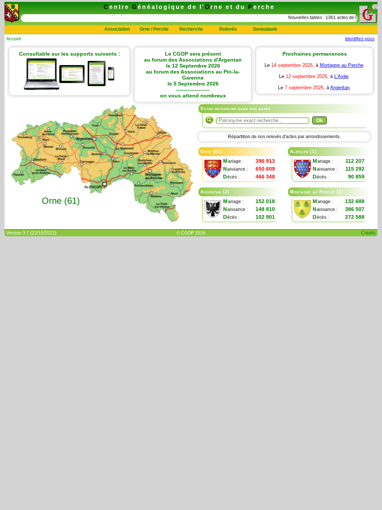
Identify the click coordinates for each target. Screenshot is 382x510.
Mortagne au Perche (341, 65)
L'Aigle (341, 76)
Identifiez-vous (360, 38)
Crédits (368, 233)
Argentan (340, 87)
